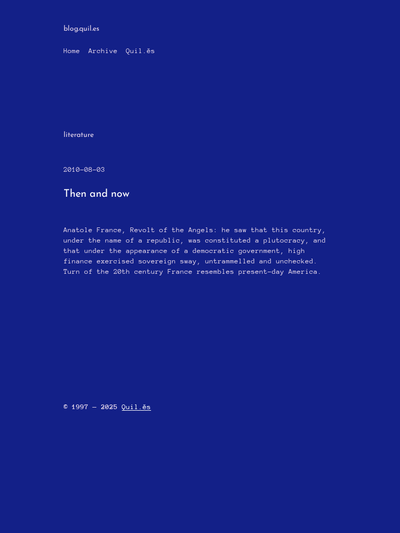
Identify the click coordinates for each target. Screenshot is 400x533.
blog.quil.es (81, 29)
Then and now (97, 194)
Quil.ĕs (140, 51)
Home (72, 51)
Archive (103, 51)
